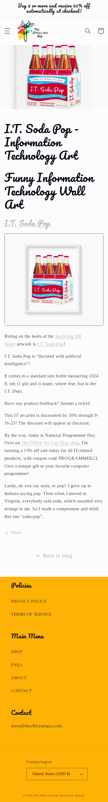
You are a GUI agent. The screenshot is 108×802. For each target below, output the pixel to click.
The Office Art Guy (46, 795)
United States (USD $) (51, 774)
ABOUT (18, 678)
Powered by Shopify (72, 795)
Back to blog (58, 556)
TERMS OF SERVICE (31, 614)
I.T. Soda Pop (27, 223)
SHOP (16, 651)
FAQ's (16, 665)
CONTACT (21, 691)
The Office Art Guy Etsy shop (50, 442)
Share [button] (16, 532)
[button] (7, 30)
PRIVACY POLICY (29, 601)
